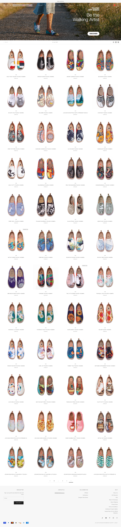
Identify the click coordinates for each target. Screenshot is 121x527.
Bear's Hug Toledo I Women (105, 221)
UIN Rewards (115, 495)
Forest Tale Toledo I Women (75, 365)
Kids (54, 5)
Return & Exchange (113, 499)
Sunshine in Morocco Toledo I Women (46, 148)
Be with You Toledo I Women (16, 112)
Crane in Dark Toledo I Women (45, 76)
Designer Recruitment (83, 497)
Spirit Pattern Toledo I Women (16, 148)
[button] (22, 5)
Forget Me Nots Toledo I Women (16, 365)
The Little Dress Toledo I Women (75, 293)
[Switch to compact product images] (113, 42)
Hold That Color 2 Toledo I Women (16, 76)
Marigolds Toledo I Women (105, 148)
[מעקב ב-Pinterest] (109, 518)
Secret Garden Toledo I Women (75, 76)
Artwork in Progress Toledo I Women (105, 365)
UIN (105, 74)
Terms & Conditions (113, 506)
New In (72, 5)
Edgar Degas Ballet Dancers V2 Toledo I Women (46, 474)
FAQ (117, 497)
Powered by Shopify (109, 522)
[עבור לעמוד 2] (50, 480)
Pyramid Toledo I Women (45, 293)
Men (59, 5)
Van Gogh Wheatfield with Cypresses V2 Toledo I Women (105, 474)
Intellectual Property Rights (111, 509)
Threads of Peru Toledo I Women (75, 402)
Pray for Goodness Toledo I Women (75, 185)
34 (54, 480)
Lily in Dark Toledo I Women (75, 148)
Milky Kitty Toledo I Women (16, 185)
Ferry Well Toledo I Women (16, 221)
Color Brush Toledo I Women (45, 185)
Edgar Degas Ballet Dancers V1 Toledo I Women (16, 474)
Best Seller (80, 5)
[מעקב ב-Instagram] (113, 518)
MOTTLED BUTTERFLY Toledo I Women (45, 402)
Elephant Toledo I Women (105, 112)
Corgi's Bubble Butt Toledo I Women (75, 438)
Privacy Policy (115, 504)
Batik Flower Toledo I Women (16, 257)
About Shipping (114, 502)
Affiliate (86, 493)
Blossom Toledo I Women (105, 76)
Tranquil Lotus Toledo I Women (105, 293)
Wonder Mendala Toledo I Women (105, 185)
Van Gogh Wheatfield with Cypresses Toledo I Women (75, 113)
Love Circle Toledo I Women (16, 402)
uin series (48, 5)
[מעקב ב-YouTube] (106, 518)
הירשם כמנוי (18, 502)
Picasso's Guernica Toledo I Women (45, 221)
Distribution (85, 495)
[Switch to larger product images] (118, 42)
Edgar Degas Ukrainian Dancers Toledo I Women (75, 474)
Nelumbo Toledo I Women (45, 112)
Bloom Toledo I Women (105, 329)
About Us (115, 493)
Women (65, 5)
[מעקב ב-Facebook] (117, 518)
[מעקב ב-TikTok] (102, 518)
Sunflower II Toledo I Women (75, 329)
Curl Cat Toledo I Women (46, 365)
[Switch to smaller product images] (116, 42)
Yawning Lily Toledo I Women (16, 329)
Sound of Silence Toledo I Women (75, 257)
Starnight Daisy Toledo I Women (45, 329)
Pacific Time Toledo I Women (105, 257)
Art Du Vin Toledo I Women (105, 438)
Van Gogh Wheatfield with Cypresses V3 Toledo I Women (16, 438)
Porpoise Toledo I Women (46, 257)
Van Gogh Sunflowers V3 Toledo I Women (46, 438)
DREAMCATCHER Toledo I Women (16, 293)
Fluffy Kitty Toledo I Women (105, 402)
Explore (40, 5)
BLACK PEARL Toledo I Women (75, 221)
